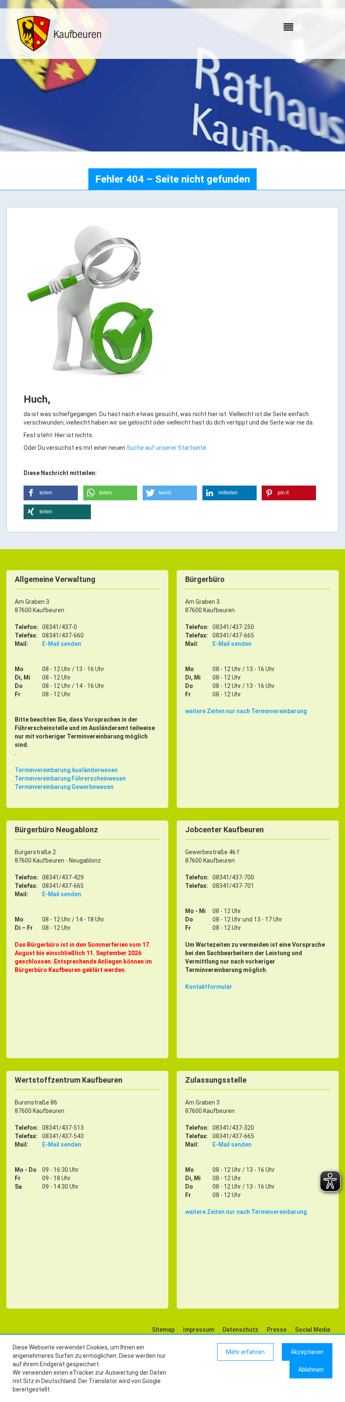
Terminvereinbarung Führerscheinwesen (70, 778)
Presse (277, 1329)
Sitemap (163, 1329)
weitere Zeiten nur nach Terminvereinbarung (246, 711)
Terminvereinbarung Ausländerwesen (66, 770)
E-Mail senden (61, 643)
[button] (51, 493)
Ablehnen (311, 1369)
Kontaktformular (208, 986)
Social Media (312, 1329)
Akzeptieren (307, 1352)
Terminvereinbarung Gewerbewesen (64, 786)
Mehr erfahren (245, 1352)
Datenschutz (240, 1329)
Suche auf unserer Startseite (166, 447)
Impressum (198, 1329)
